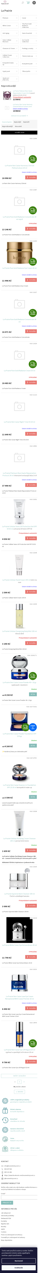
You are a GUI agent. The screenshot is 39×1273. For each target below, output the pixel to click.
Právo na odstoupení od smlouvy (11, 1235)
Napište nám (5, 1224)
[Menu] (34, 3)
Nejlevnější (17, 122)
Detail (33, 694)
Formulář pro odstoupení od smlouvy (13, 1237)
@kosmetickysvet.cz (11, 1178)
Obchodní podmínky (7, 1216)
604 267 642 (8, 1169)
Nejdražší (26, 122)
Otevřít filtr (19, 132)
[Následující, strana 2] (19, 1082)
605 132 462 (8, 1172)
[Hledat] (23, 3)
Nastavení (19, 1261)
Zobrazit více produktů (18, 116)
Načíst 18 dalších (19, 1076)
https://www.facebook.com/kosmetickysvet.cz (19, 1175)
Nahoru (20, 1092)
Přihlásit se (7, 1203)
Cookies (3, 1232)
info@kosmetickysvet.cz (12, 1166)
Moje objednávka (6, 1240)
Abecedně (18, 126)
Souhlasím (19, 1268)
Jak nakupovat (6, 1213)
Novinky (3, 1227)
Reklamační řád (6, 1218)
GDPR (3, 1229)
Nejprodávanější (7, 126)
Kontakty (4, 1221)
